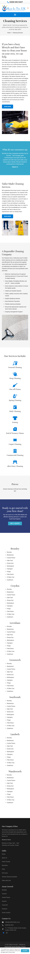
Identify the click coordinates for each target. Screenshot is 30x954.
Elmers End (10, 563)
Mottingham (10, 566)
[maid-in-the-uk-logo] (14, 8)
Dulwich (4, 901)
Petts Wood (10, 574)
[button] (15, 15)
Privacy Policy (12, 952)
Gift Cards (5, 873)
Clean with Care (6, 880)
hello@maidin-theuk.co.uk (12, 922)
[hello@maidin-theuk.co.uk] (3, 922)
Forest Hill (5, 905)
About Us (4, 858)
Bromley (9, 552)
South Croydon (6, 912)
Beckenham (10, 555)
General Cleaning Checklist (9, 877)
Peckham (4, 909)
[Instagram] (6, 932)
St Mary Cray (10, 577)
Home (3, 854)
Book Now (5, 865)
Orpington (10, 569)
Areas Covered (6, 861)
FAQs (3, 869)
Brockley (4, 890)
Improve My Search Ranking (12, 946)
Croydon (4, 893)
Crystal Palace (11, 558)
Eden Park (10, 560)
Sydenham (10, 580)
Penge (9, 571)
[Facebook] (3, 932)
